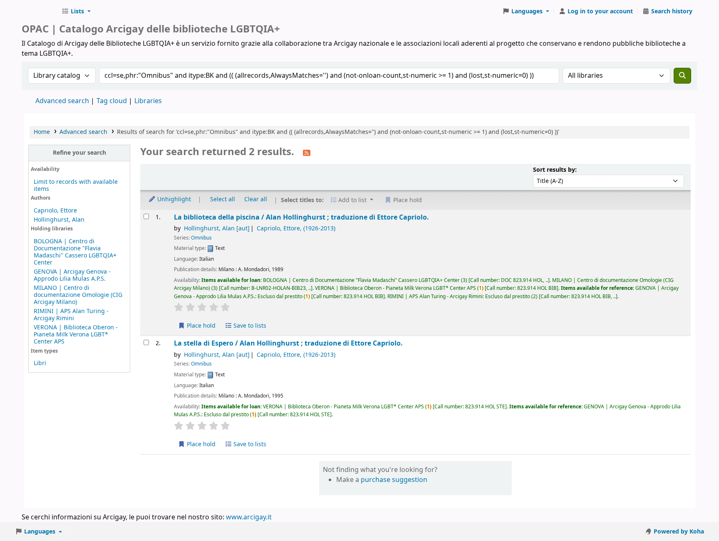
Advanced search (62, 101)
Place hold (200, 325)
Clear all (255, 199)
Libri (40, 363)
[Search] (682, 76)
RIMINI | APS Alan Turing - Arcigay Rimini (71, 315)
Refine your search (79, 152)
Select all (222, 199)
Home (42, 132)
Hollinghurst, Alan (59, 219)
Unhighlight (173, 199)
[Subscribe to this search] (307, 153)
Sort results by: (555, 170)
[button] (76, 12)
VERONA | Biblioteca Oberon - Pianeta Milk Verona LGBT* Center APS (76, 334)
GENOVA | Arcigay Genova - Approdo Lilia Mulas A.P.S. (72, 275)
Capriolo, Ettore (55, 210)
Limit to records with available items (76, 185)
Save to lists (249, 325)
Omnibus (201, 238)
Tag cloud (112, 101)
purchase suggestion (394, 480)
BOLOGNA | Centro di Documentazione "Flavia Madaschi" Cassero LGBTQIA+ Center (75, 252)
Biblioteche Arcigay (40, 11)
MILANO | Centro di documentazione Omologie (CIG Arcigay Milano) (78, 295)
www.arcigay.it (249, 517)
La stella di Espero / (288, 343)
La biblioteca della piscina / (301, 217)
